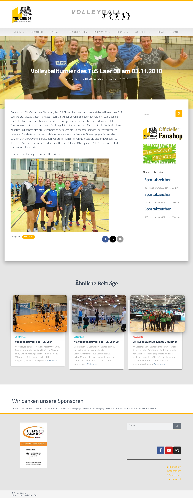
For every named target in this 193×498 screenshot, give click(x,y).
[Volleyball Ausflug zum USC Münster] (157, 313)
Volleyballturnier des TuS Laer (33, 341)
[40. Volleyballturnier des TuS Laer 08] (99, 313)
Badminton (37, 32)
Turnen (121, 32)
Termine (174, 32)
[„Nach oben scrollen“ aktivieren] (187, 492)
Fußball (55, 32)
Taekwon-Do (101, 32)
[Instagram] (177, 450)
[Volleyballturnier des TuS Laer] (40, 313)
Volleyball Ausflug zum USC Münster (155, 341)
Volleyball (141, 32)
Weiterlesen (52, 360)
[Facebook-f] (160, 450)
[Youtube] (169, 450)
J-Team (160, 32)
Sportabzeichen (78, 32)
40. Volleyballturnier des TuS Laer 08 (96, 341)
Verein (17, 32)
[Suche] (177, 426)
